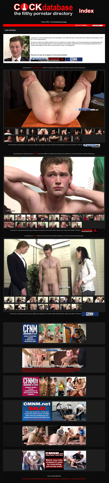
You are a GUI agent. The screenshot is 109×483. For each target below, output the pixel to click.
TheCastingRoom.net (55, 478)
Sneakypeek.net (67, 478)
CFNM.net (76, 478)
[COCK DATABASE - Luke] (9, 134)
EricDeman (83, 478)
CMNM (36, 153)
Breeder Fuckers (27, 478)
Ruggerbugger (44, 478)
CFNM (35, 235)
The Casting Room (37, 67)
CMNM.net (36, 478)
